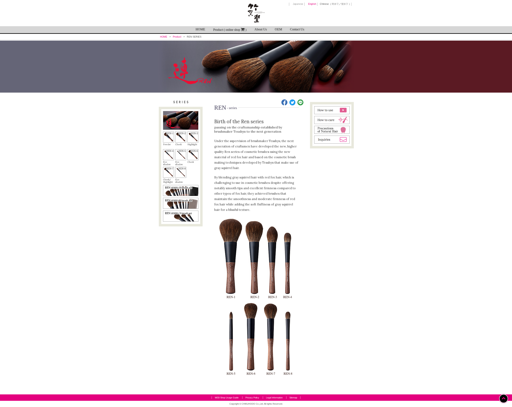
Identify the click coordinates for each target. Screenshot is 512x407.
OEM (278, 29)
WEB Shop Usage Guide (227, 397)
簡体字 (335, 4)
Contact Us (297, 29)
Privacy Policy (252, 397)
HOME (200, 29)
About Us (260, 29)
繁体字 (344, 4)
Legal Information (274, 397)
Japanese (298, 4)
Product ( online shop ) (229, 29)
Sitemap (293, 397)
